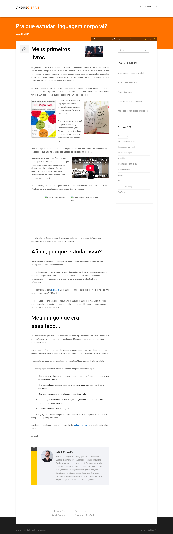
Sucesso (122, 181)
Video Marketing (125, 186)
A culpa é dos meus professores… (130, 101)
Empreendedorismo (126, 141)
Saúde (120, 175)
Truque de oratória (125, 92)
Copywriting (123, 136)
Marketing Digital (125, 152)
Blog (141, 6)
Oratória (121, 158)
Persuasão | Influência (127, 164)
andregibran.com (80, 425)
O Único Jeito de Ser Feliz (128, 83)
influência (55, 290)
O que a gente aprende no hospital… (131, 73)
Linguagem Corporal (126, 147)
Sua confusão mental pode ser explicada (133, 111)
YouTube (121, 192)
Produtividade (124, 169)
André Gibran (23, 34)
